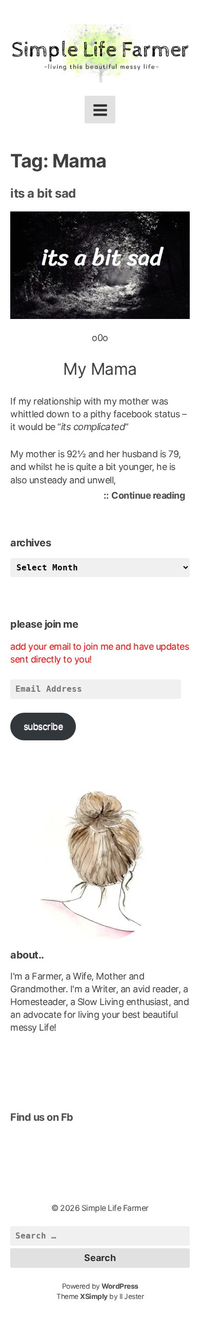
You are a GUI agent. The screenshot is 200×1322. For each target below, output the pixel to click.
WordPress (120, 1286)
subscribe (43, 726)
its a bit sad (43, 193)
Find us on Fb (41, 1117)
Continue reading (150, 496)
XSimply (94, 1296)
